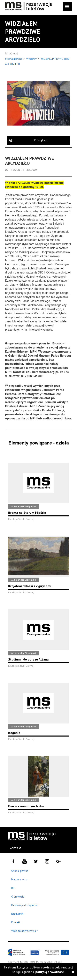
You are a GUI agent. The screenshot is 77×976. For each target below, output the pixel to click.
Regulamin (17, 913)
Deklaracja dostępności (24, 905)
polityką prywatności (49, 972)
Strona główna (14, 59)
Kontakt (15, 922)
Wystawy (31, 59)
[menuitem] (16, 848)
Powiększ (40, 140)
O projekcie (17, 896)
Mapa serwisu (19, 879)
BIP (13, 888)
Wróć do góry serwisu (24, 931)
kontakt (16, 848)
